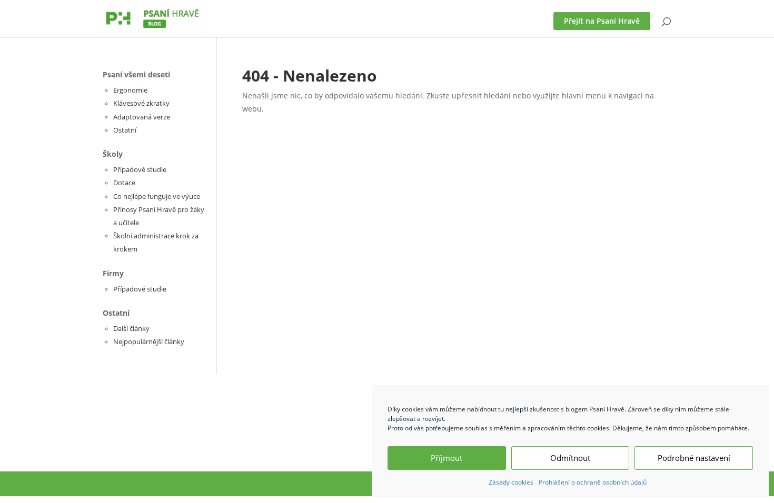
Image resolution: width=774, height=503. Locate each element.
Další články (131, 328)
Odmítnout (570, 457)
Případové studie (139, 169)
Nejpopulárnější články (148, 341)
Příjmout (446, 457)
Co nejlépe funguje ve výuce (156, 196)
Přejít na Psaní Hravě (602, 21)
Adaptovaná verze (141, 117)
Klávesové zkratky (141, 103)
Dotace (124, 182)
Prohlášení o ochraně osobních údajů (593, 482)
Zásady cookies (511, 482)
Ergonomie (130, 90)
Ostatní (124, 130)
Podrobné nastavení (694, 457)
